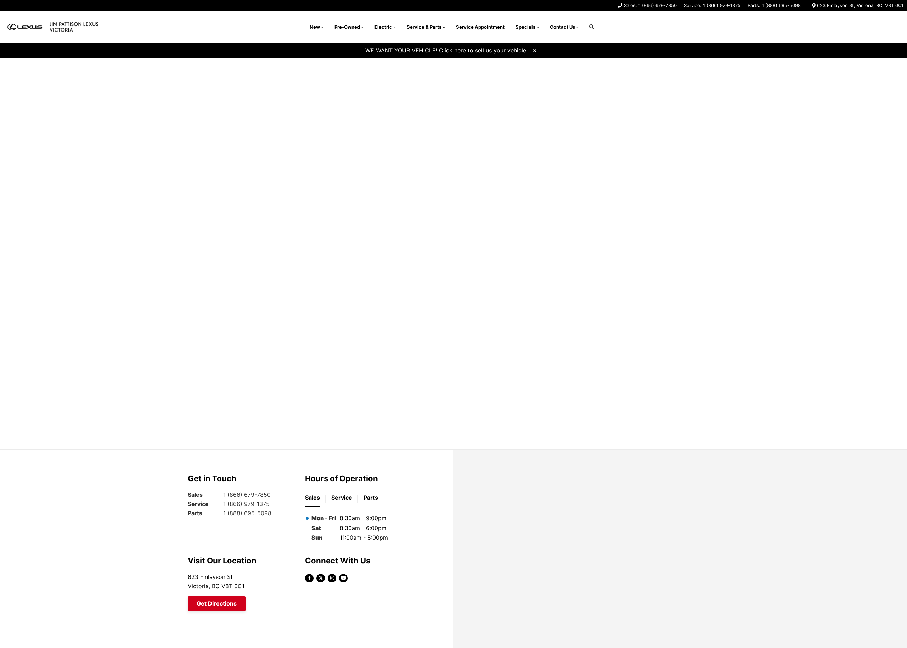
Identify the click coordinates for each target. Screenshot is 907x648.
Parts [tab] (371, 497)
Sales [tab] (312, 497)
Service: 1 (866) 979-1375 (712, 5)
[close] (535, 49)
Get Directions (217, 603)
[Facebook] (309, 578)
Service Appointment (480, 27)
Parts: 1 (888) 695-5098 (774, 5)
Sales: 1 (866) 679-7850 (650, 5)
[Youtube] (343, 578)
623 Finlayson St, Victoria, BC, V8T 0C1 (860, 5)
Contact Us (562, 27)
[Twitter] (320, 578)
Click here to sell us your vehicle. (483, 50)
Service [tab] (341, 497)
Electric (383, 27)
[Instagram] (332, 578)
